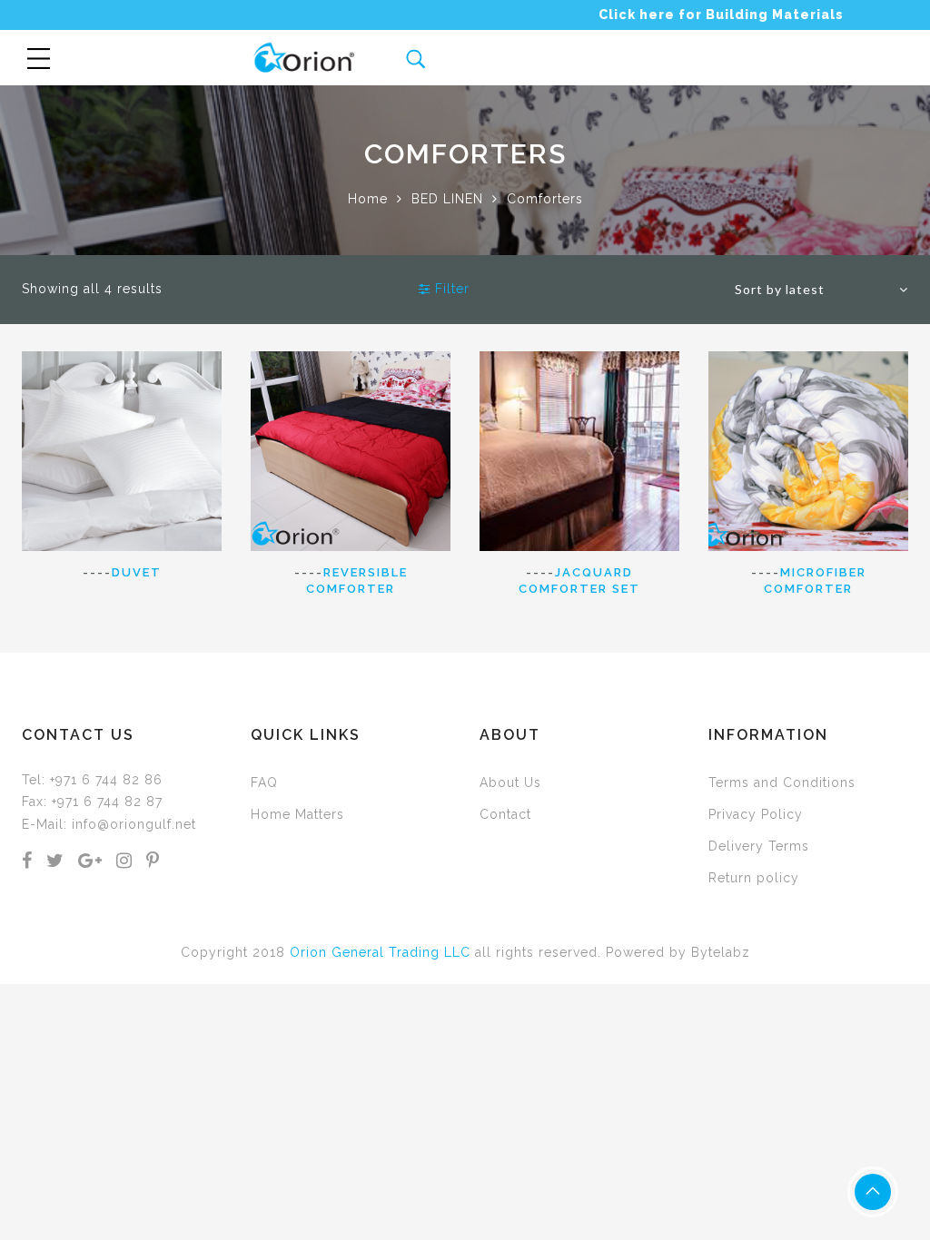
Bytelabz (720, 952)
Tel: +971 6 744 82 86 (92, 780)
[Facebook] (27, 862)
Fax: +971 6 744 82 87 (92, 801)
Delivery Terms (758, 846)
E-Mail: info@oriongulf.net (109, 824)
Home (368, 199)
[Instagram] (124, 862)
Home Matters (297, 814)
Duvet (137, 572)
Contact (505, 814)
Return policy (753, 878)
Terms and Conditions (782, 782)
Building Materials (775, 14)
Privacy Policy (755, 814)
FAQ (264, 782)
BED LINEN (447, 199)
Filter (450, 288)
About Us (510, 782)
